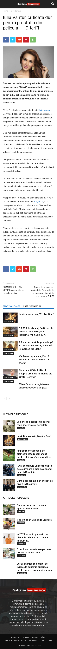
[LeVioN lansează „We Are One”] (10, 318)
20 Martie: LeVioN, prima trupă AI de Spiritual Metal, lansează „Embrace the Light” (36, 345)
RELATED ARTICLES (11, 306)
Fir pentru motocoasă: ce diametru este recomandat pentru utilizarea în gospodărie (34, 454)
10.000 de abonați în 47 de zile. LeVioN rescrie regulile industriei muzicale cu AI (36, 331)
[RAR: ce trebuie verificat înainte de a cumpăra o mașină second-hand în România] (9, 470)
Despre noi (14, 637)
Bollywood (38, 201)
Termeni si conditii (36, 640)
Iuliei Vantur (44, 110)
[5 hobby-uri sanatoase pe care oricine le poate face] (9, 553)
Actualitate (22, 487)
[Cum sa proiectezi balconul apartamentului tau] (9, 509)
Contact (50, 640)
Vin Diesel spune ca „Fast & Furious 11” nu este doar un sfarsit (34, 359)
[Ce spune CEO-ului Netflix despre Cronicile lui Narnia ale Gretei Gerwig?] (10, 374)
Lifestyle (21, 428)
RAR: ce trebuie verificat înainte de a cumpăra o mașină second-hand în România (34, 469)
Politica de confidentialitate (15, 640)
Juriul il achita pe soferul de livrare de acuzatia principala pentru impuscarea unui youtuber (35, 567)
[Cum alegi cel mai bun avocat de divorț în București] (9, 485)
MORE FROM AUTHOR (32, 306)
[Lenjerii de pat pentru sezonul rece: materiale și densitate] (9, 426)
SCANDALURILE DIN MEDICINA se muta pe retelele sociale (13, 290)
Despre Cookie (38, 637)
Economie (21, 475)
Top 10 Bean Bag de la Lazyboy (34, 519)
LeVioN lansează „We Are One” (36, 314)
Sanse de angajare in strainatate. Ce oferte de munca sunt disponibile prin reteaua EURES (42, 292)
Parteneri (26, 637)
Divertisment (16, 11)
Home (5, 11)
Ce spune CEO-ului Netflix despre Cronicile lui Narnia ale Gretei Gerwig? (35, 373)
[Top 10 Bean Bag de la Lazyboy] (9, 524)
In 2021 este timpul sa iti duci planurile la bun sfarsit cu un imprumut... (33, 537)
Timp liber (21, 555)
